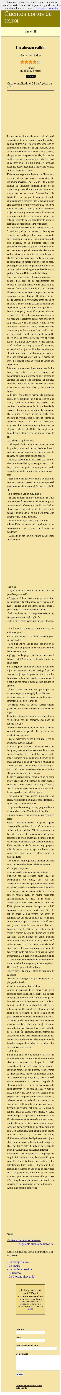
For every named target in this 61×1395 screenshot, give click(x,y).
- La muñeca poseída (19, 1269)
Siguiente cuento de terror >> (36, 1244)
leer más (41, 8)
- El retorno (14, 1273)
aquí (30, 1309)
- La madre (13, 1265)
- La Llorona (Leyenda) (21, 1276)
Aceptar (53, 8)
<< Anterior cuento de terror (24, 1240)
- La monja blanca (18, 1262)
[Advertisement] (30, 114)
